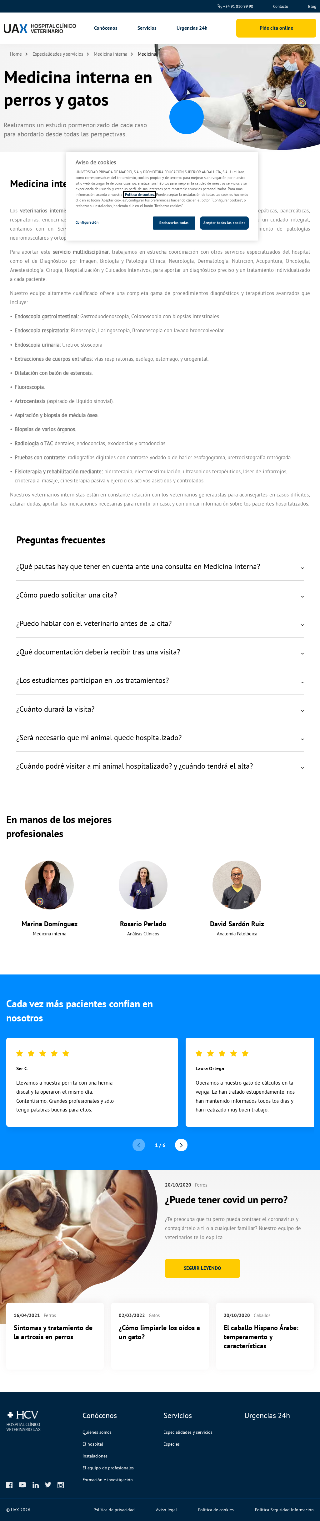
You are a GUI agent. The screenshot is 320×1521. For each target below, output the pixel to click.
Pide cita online (276, 28)
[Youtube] (22, 1485)
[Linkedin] (35, 1485)
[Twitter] (48, 1485)
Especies (171, 1444)
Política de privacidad (114, 1510)
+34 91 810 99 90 (238, 6)
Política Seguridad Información (284, 1510)
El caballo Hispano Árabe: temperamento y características (261, 1336)
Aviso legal (166, 1510)
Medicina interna (110, 54)
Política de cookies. (139, 194)
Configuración (87, 222)
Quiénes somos (97, 1432)
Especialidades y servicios (57, 54)
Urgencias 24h (192, 28)
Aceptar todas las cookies (224, 223)
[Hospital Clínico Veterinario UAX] (39, 28)
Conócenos (106, 28)
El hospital (92, 1444)
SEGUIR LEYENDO (202, 1268)
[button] (181, 1145)
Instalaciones (95, 1456)
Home (16, 54)
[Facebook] (9, 1485)
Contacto (280, 6)
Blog (312, 6)
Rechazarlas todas (174, 223)
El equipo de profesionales (108, 1468)
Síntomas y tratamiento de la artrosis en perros (53, 1332)
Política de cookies (216, 1510)
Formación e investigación (107, 1480)
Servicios (147, 28)
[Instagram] (61, 1485)
